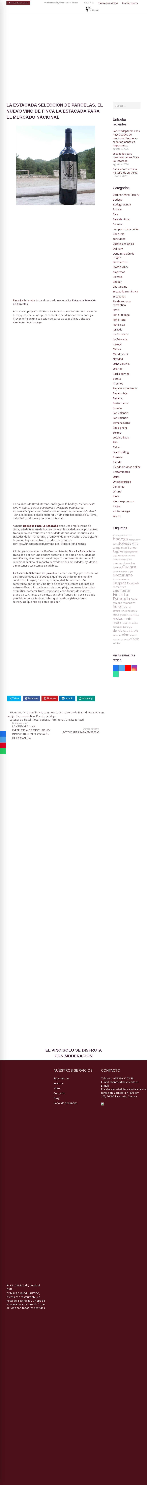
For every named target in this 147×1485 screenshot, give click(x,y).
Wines (116, 516)
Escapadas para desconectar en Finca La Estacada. (126, 157)
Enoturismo (120, 286)
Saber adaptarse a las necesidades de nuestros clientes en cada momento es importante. (126, 138)
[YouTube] (51, 9)
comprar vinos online (126, 229)
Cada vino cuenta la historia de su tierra (125, 170)
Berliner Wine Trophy (126, 194)
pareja (117, 378)
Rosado (117, 408)
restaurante (122, 618)
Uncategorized (74, 719)
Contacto (59, 1093)
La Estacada (120, 339)
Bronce (117, 209)
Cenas (132, 555)
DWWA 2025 (120, 267)
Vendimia (118, 486)
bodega (120, 539)
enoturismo (123, 575)
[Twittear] (3, 740)
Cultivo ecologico (123, 244)
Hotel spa (119, 324)
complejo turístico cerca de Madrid (65, 712)
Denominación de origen (123, 571)
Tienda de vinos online (127, 467)
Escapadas (119, 296)
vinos (133, 635)
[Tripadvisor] (62, 9)
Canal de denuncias (65, 1103)
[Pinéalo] (3, 745)
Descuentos (120, 262)
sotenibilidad (121, 437)
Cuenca (129, 567)
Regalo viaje (120, 393)
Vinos (116, 496)
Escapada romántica (125, 291)
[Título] (67, 9)
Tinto (125, 631)
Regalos (117, 398)
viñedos (116, 643)
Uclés (116, 477)
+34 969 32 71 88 (123, 1078)
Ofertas (117, 368)
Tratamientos (121, 472)
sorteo (135, 623)
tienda (117, 630)
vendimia (117, 635)
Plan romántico (25, 716)
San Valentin (120, 418)
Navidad (118, 359)
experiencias (121, 591)
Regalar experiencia (125, 388)
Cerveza (117, 224)
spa (129, 626)
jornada (117, 329)
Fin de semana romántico (122, 303)
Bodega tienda (122, 204)
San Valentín (120, 413)
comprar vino (126, 559)
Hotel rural (57, 719)
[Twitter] (122, 668)
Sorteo (117, 432)
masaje (117, 344)
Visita (116, 506)
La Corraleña (120, 334)
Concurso (118, 234)
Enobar (117, 281)
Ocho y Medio (121, 364)
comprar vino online (124, 563)
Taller (116, 447)
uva (136, 630)
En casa (117, 277)
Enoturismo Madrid (121, 579)
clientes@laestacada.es (124, 1082)
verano (117, 491)
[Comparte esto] (3, 734)
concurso (117, 567)
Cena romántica (32, 712)
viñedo (134, 639)
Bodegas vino (128, 543)
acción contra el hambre (122, 535)
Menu (134, 611)
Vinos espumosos (124, 501)
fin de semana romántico (125, 601)
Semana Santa (121, 422)
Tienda (117, 462)
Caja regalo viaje (131, 551)
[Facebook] (46, 9)
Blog (56, 1098)
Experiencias (61, 1078)
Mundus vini (120, 354)
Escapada (119, 583)
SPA (115, 442)
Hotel (27, 719)
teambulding (121, 452)
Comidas (116, 559)
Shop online (120, 427)
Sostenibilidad (119, 626)
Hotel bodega (40, 719)
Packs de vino (121, 373)
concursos (119, 238)
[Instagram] (57, 9)
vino (125, 634)
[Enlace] (92, 9)
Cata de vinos (121, 219)
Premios (118, 383)
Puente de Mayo (46, 716)
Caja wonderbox (121, 555)
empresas (119, 272)
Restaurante (120, 403)
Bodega (117, 199)
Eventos (58, 1083)
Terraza (117, 457)
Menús (117, 349)
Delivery (118, 248)
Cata (115, 214)
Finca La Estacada (24, 300)
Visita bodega (121, 511)
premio (123, 615)
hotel (117, 606)
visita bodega (124, 639)
